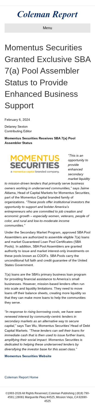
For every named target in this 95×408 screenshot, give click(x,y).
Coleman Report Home (21, 377)
